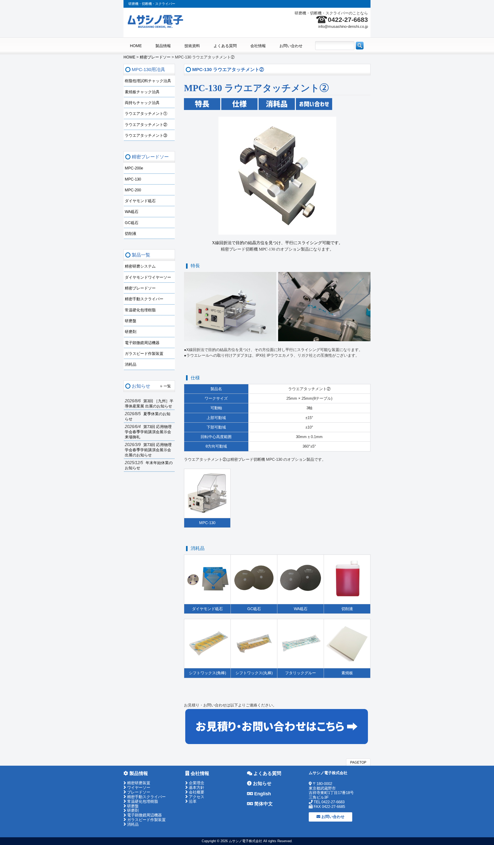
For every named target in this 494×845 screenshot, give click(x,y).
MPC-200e (134, 168)
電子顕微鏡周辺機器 (142, 343)
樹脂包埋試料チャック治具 (148, 81)
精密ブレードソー (140, 288)
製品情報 (138, 773)
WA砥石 (131, 212)
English (262, 793)
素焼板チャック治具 (142, 92)
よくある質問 (266, 773)
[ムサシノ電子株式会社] (155, 27)
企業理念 (196, 783)
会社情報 (199, 773)
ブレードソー (138, 792)
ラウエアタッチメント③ (146, 135)
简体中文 (263, 803)
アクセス (196, 797)
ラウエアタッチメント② (146, 125)
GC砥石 (131, 223)
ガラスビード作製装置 (144, 354)
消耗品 (130, 364)
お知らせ (261, 783)
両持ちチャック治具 (142, 103)
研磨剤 (130, 332)
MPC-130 (133, 179)
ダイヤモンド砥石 (140, 201)
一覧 (167, 386)
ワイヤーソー (138, 788)
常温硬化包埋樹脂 (140, 310)
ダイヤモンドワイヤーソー (148, 277)
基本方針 (196, 788)
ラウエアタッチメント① (146, 114)
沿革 (192, 801)
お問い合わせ (332, 817)
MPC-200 (133, 190)
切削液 (130, 234)
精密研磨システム (140, 266)
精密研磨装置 (138, 783)
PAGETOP (358, 762)
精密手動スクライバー (144, 299)
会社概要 (196, 792)
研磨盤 (130, 321)
